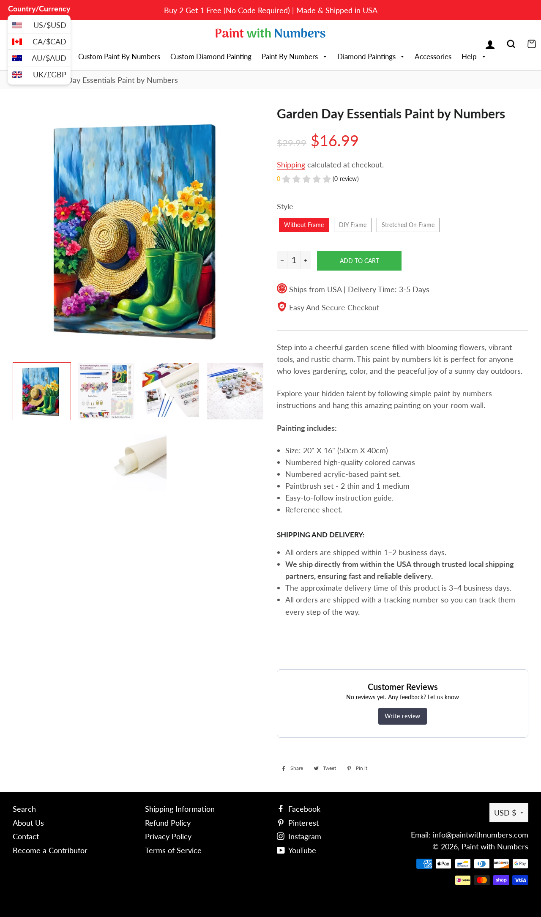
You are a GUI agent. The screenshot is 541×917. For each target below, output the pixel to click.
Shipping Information (180, 808)
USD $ (505, 812)
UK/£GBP (49, 74)
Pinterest (302, 822)
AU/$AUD (49, 58)
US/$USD (49, 25)
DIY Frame (352, 224)
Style (285, 206)
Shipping (291, 164)
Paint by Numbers (291, 56)
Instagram (303, 836)
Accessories (433, 56)
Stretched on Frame (408, 224)
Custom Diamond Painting (210, 56)
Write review (403, 716)
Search (24, 808)
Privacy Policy (168, 836)
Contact (26, 836)
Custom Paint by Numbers (119, 56)
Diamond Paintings (367, 56)
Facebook (303, 808)
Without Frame (304, 224)
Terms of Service (173, 850)
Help (470, 56)
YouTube (301, 850)
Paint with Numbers (495, 846)
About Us (28, 822)
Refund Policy (168, 822)
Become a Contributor (50, 850)
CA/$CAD (49, 41)
